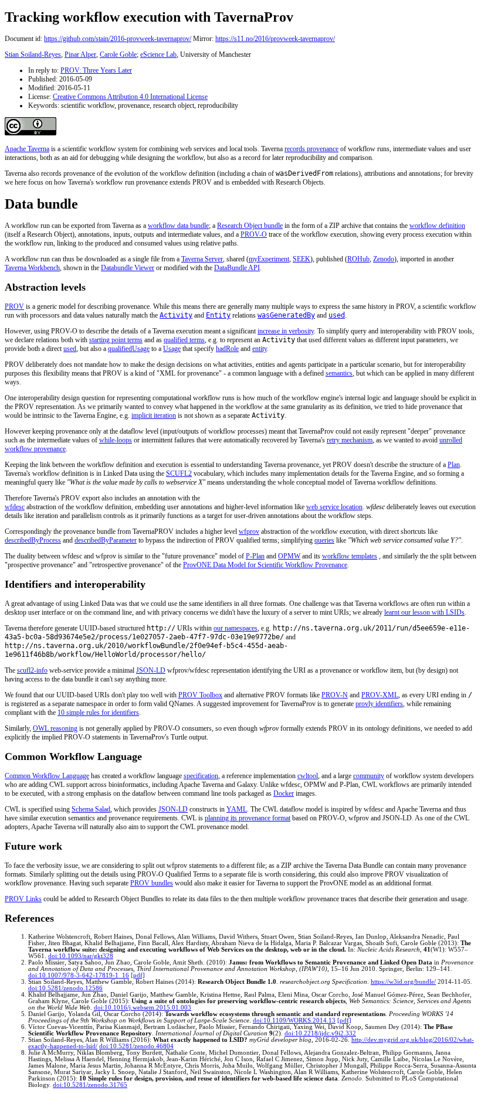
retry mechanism (349, 440)
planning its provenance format (247, 818)
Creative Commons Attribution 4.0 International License (130, 97)
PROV (14, 306)
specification (201, 776)
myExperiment (269, 259)
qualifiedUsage (129, 349)
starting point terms (116, 340)
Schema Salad (91, 809)
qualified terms (184, 340)
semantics (339, 373)
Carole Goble (118, 54)
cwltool (307, 776)
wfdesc (15, 507)
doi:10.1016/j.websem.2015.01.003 (142, 1007)
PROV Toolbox (200, 695)
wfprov (249, 531)
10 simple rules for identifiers (98, 712)
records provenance (311, 149)
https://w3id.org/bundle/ (403, 982)
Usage (172, 349)
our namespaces (236, 628)
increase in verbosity (286, 331)
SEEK (301, 259)
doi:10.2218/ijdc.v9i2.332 (320, 1033)
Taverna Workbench (32, 268)
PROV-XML (379, 695)
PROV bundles (151, 883)
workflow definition (437, 225)
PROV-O (253, 234)
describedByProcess (33, 540)
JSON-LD (150, 670)
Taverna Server (202, 259)
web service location (334, 507)
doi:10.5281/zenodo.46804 (136, 1046)
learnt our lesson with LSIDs (424, 612)
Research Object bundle (250, 225)
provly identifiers (379, 704)
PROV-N (334, 695)
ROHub (358, 259)
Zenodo (383, 259)
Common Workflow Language (47, 776)
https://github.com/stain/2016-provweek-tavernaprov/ (117, 39)
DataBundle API (237, 268)
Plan (454, 465)
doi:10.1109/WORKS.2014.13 (294, 1020)
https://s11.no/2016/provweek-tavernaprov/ (275, 39)
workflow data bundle (178, 225)
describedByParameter (105, 540)
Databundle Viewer (127, 268)
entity (259, 349)
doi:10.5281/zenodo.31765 (90, 1085)
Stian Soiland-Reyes (33, 54)
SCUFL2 (179, 473)
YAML (236, 809)
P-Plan (255, 556)
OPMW (289, 556)
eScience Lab (158, 54)
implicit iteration (153, 415)
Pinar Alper (80, 54)
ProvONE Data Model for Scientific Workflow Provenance (265, 565)
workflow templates (349, 556)
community (368, 776)
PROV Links (23, 899)
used (69, 349)
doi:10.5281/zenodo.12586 (65, 988)
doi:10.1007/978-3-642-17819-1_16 (78, 975)
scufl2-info (32, 670)
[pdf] (138, 975)
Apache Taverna (27, 149)
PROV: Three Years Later (96, 70)
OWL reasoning (55, 728)
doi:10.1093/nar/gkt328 (80, 956)
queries (324, 540)
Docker (283, 793)
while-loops (115, 440)
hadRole (227, 349)
